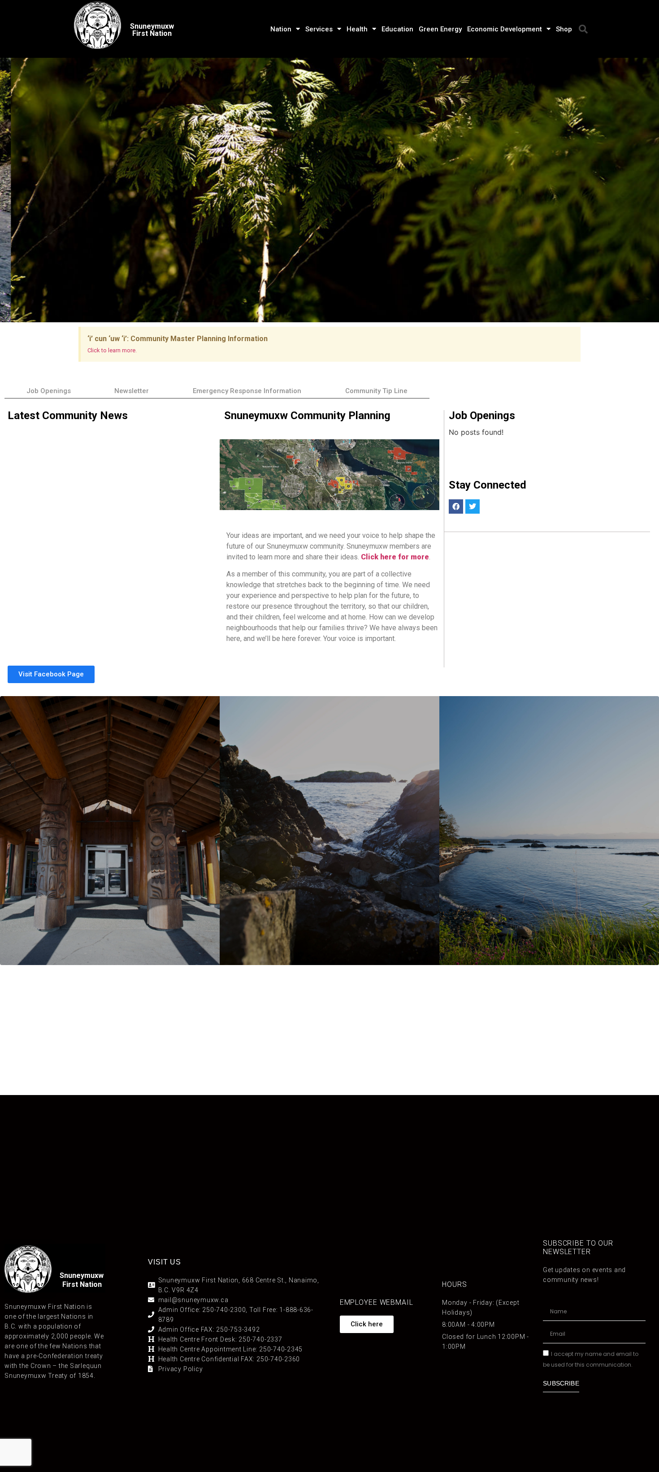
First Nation (82, 1284)
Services (319, 29)
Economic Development (504, 29)
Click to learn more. (112, 350)
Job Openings (48, 391)
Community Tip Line (376, 391)
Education (397, 29)
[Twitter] (472, 506)
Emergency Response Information (247, 391)
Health (357, 29)
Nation (280, 29)
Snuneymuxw (82, 1275)
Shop (564, 29)
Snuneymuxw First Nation (152, 30)
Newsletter (131, 391)
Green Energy (440, 29)
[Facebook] (456, 506)
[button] (583, 29)
